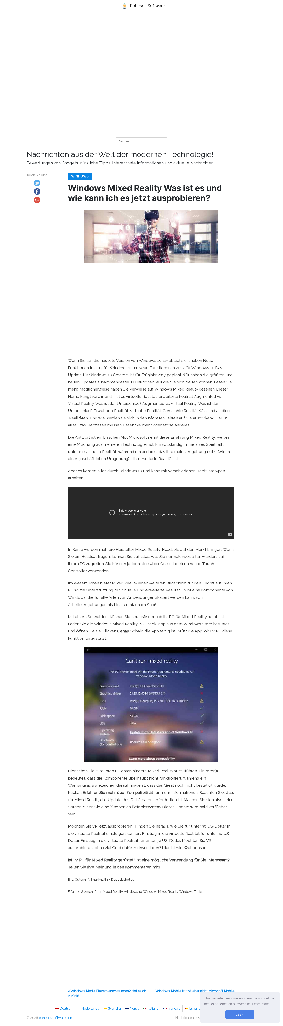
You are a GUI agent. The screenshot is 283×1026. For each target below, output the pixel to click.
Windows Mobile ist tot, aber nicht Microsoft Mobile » (195, 993)
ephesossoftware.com (56, 1018)
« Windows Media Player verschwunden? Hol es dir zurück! (107, 993)
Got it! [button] (240, 1014)
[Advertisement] (141, 48)
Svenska (114, 1008)
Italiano (153, 1008)
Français (174, 1008)
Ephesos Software (147, 5)
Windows (80, 176)
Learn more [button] (260, 1004)
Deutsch (66, 1008)
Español (195, 1008)
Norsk (134, 1008)
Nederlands (90, 1008)
